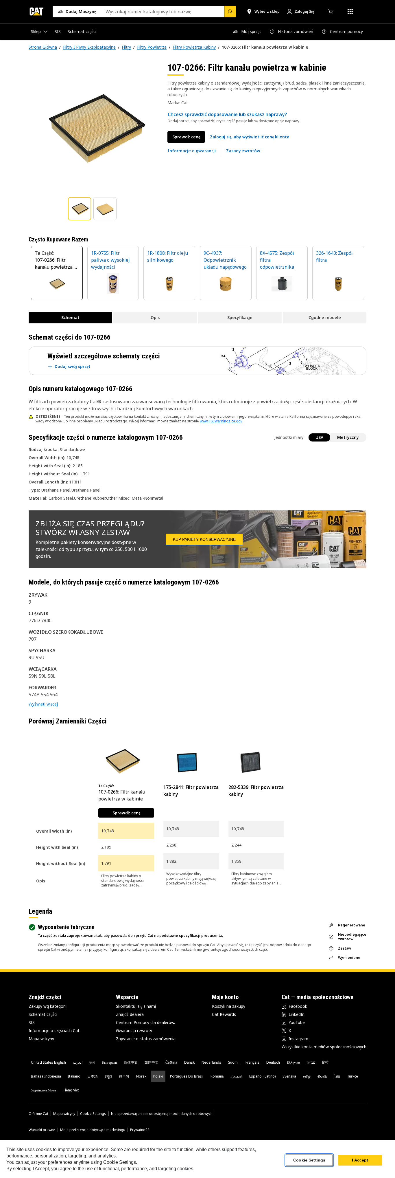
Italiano (74, 1076)
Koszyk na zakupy (228, 1006)
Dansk (189, 1062)
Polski (158, 1076)
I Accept (360, 1160)
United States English (48, 1062)
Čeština (171, 1062)
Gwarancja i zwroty (134, 1030)
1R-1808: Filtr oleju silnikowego (167, 256)
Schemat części (43, 1014)
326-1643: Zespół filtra (334, 256)
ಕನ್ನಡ (108, 1076)
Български (109, 1062)
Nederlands (211, 1062)
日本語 (92, 1076)
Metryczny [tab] (348, 437)
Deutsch (273, 1062)
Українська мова (43, 1090)
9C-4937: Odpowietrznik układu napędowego (225, 260)
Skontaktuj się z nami (136, 1006)
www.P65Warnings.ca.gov (221, 421)
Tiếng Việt (71, 1090)
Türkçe (352, 1076)
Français (252, 1062)
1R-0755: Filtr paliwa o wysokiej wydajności (110, 260)
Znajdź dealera (130, 1014)
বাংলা (92, 1062)
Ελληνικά (293, 1062)
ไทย (337, 1076)
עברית (311, 1062)
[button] (249, 137)
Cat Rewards (224, 1014)
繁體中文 (151, 1062)
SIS (32, 1022)
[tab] (79, 208)
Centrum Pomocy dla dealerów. (145, 1022)
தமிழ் (307, 1076)
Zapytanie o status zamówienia (146, 1038)
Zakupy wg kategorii (48, 1006)
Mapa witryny (41, 1038)
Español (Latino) (262, 1076)
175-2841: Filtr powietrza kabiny (191, 790)
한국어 (124, 1076)
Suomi (233, 1062)
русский (236, 1076)
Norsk (141, 1076)
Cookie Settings (93, 1113)
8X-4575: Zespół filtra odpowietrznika (277, 260)
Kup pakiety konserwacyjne (204, 539)
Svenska (289, 1076)
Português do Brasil (187, 1076)
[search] (230, 11)
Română (217, 1076)
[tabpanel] (93, 126)
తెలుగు (322, 1076)
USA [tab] (319, 437)
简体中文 (131, 1062)
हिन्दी (325, 1062)
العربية (77, 1062)
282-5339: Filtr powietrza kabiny (256, 790)
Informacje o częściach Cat (54, 1030)
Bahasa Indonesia (46, 1076)
